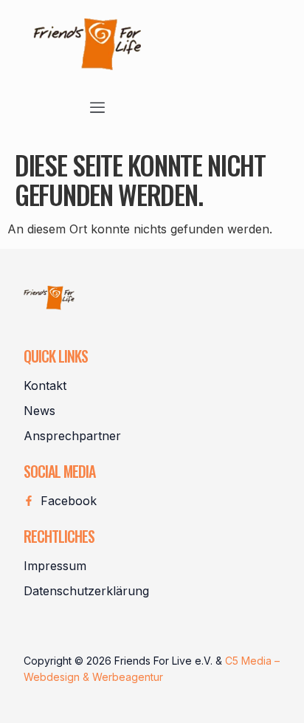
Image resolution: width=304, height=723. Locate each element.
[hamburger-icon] (97, 109)
